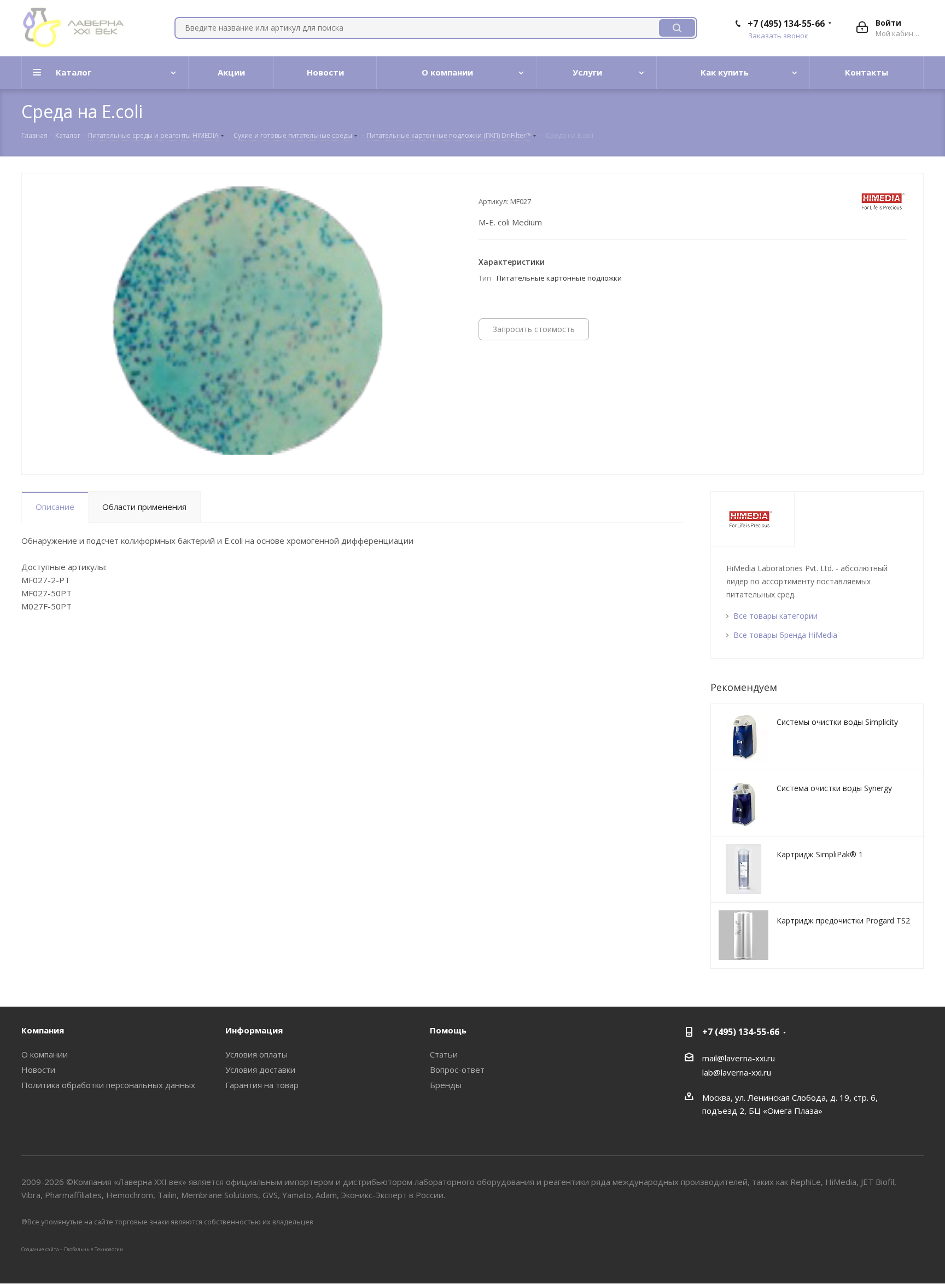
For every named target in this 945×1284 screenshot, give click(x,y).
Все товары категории (775, 616)
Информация (254, 1030)
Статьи (444, 1054)
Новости (38, 1069)
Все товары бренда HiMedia (785, 635)
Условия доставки (260, 1069)
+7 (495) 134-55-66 (786, 24)
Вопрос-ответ (457, 1069)
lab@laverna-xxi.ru (736, 1072)
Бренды (446, 1084)
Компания (42, 1030)
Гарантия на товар (262, 1084)
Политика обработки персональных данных (108, 1084)
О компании (44, 1054)
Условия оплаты (256, 1054)
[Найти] (677, 28)
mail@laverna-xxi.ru (738, 1058)
